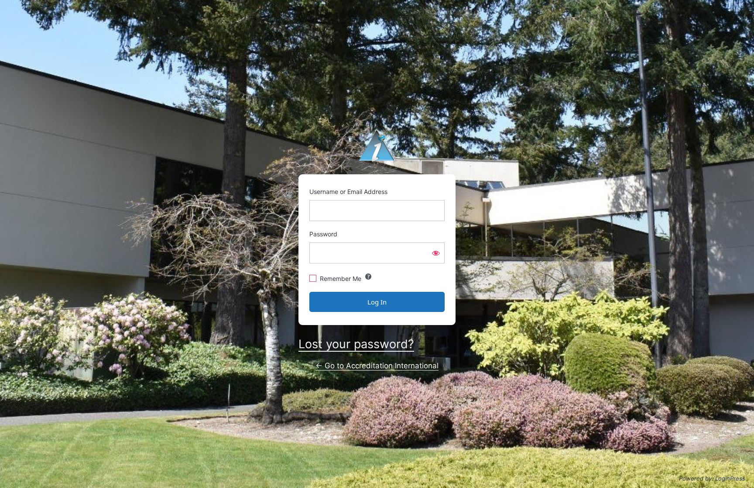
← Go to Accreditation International (377, 365)
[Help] (368, 276)
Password (323, 234)
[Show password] (436, 252)
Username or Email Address (348, 191)
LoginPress (730, 478)
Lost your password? (356, 344)
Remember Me (340, 278)
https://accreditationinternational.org (377, 145)
